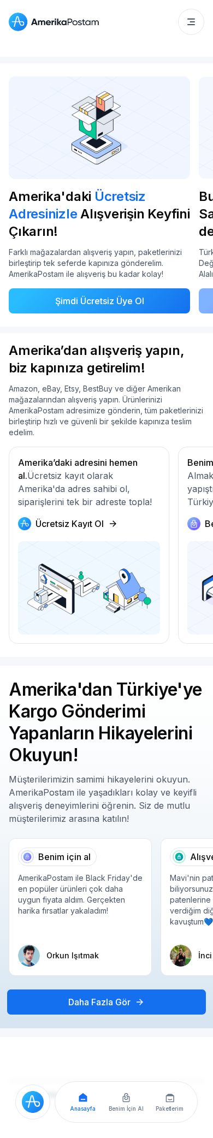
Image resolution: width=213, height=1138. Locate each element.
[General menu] (191, 22)
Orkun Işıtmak (72, 955)
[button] (191, 22)
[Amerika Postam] (56, 22)
